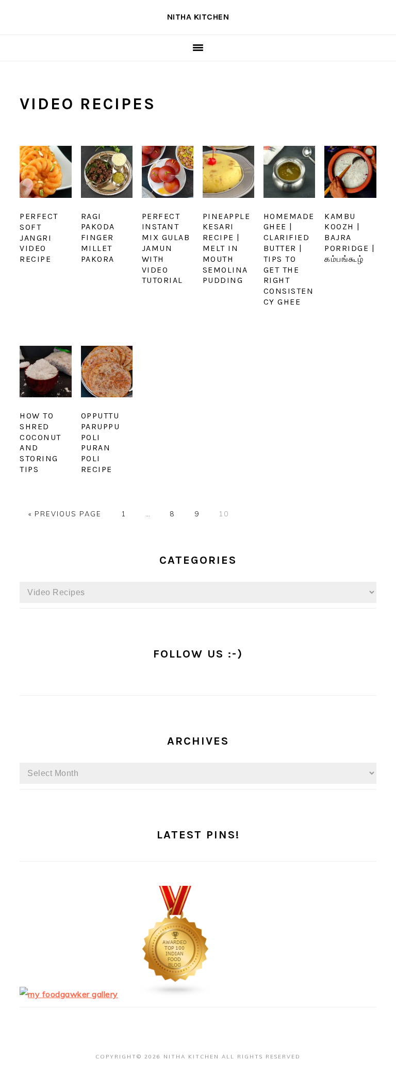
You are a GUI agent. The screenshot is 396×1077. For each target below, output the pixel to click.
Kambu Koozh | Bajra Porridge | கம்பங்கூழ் (349, 237)
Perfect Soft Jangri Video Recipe (39, 237)
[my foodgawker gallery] (69, 994)
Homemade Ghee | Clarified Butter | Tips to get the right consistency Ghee (289, 259)
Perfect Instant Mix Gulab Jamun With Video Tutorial (166, 248)
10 (224, 514)
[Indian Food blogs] (176, 994)
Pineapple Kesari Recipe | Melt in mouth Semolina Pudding (227, 248)
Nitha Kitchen (198, 17)
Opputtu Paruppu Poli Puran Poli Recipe (100, 442)
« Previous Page (65, 514)
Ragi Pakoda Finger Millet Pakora (98, 237)
